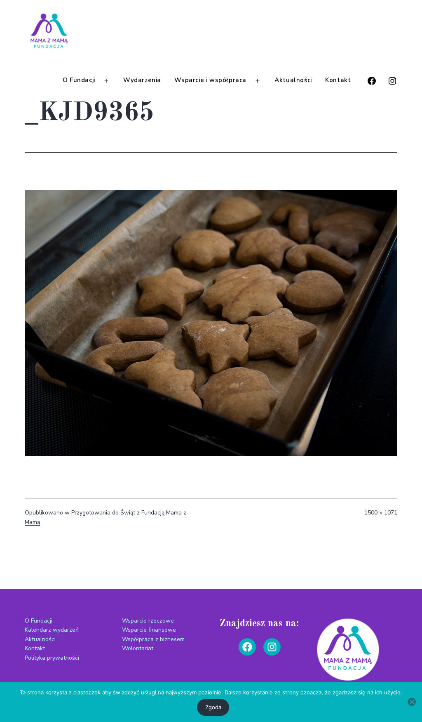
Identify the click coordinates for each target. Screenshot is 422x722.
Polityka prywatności (52, 658)
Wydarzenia (142, 80)
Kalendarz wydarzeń (52, 630)
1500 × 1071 (380, 513)
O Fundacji (79, 80)
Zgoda (213, 707)
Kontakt (338, 80)
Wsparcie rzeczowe (148, 621)
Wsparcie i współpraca (210, 80)
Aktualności (293, 80)
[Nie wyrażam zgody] (412, 702)
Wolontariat (137, 648)
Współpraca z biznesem (153, 639)
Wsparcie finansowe (149, 630)
